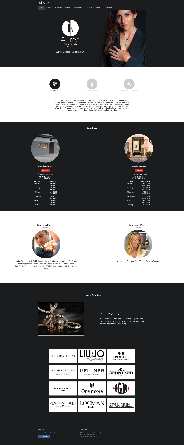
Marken (67, 7)
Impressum (109, 7)
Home (41, 7)
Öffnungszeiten (77, 7)
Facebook (45, 436)
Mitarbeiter (58, 7)
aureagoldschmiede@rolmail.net (47, 433)
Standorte (49, 7)
